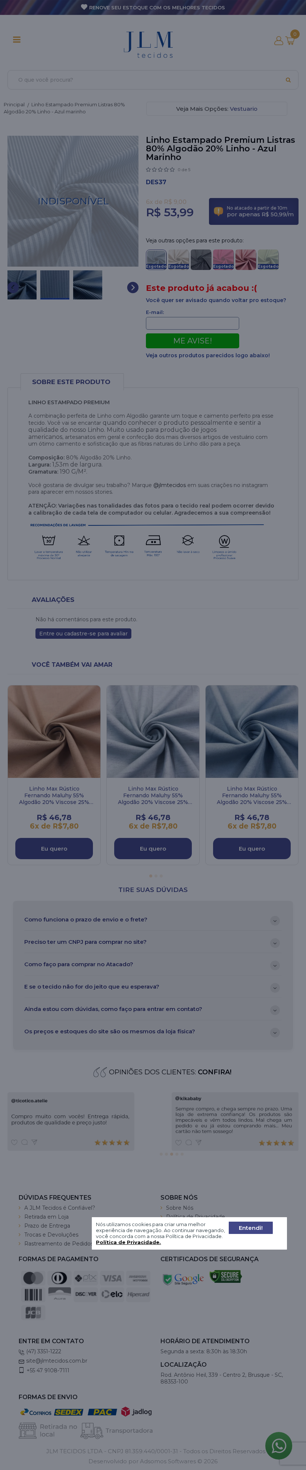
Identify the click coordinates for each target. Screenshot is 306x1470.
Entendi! (251, 1227)
